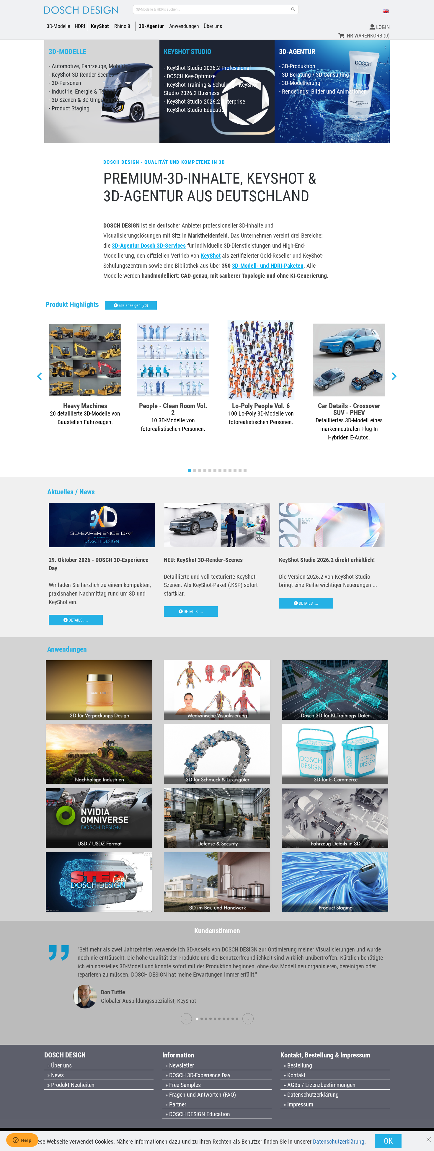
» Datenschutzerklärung (311, 1094)
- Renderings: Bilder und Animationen (323, 91)
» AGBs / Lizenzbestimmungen (319, 1084)
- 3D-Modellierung (299, 82)
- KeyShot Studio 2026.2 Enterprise (204, 101)
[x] (429, 1137)
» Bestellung (297, 1065)
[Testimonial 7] (224, 1019)
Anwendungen (184, 26)
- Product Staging (69, 108)
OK (388, 1141)
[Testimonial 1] (197, 1019)
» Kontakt (294, 1075)
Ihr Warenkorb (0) (367, 35)
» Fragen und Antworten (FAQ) (200, 1094)
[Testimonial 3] (206, 1019)
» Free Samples (183, 1084)
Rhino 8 (122, 26)
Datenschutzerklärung (338, 1141)
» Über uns (59, 1065)
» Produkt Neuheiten (70, 1084)
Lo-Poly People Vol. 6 (261, 405)
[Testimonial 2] (201, 1019)
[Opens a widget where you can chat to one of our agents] (22, 1140)
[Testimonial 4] (210, 1019)
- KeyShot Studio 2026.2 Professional (207, 67)
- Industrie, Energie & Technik (83, 91)
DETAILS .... (78, 620)
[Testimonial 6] (219, 1019)
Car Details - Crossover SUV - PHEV (349, 409)
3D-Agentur (151, 26)
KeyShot (100, 26)
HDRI (80, 26)
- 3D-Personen (65, 82)
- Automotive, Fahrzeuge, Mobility (88, 66)
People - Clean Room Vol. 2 (173, 409)
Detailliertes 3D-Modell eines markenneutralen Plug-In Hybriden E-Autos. (349, 429)
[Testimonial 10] (237, 1019)
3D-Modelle (58, 26)
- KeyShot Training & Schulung (199, 84)
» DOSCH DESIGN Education (197, 1114)
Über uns (213, 26)
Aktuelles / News (71, 492)
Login (382, 27)
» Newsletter (179, 1065)
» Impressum (298, 1104)
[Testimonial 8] (228, 1019)
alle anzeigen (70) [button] (133, 305)
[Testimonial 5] (215, 1019)
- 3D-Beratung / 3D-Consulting (314, 74)
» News (55, 1075)
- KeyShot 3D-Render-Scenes (81, 74)
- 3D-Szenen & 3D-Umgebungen (85, 99)
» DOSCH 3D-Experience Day (197, 1075)
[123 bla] (293, 9)
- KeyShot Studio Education (195, 109)
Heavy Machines (85, 405)
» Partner (175, 1104)
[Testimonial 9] (232, 1019)
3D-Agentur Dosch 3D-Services (149, 245)
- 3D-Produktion (297, 66)
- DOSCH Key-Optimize (190, 76)
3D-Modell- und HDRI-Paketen (268, 265)
